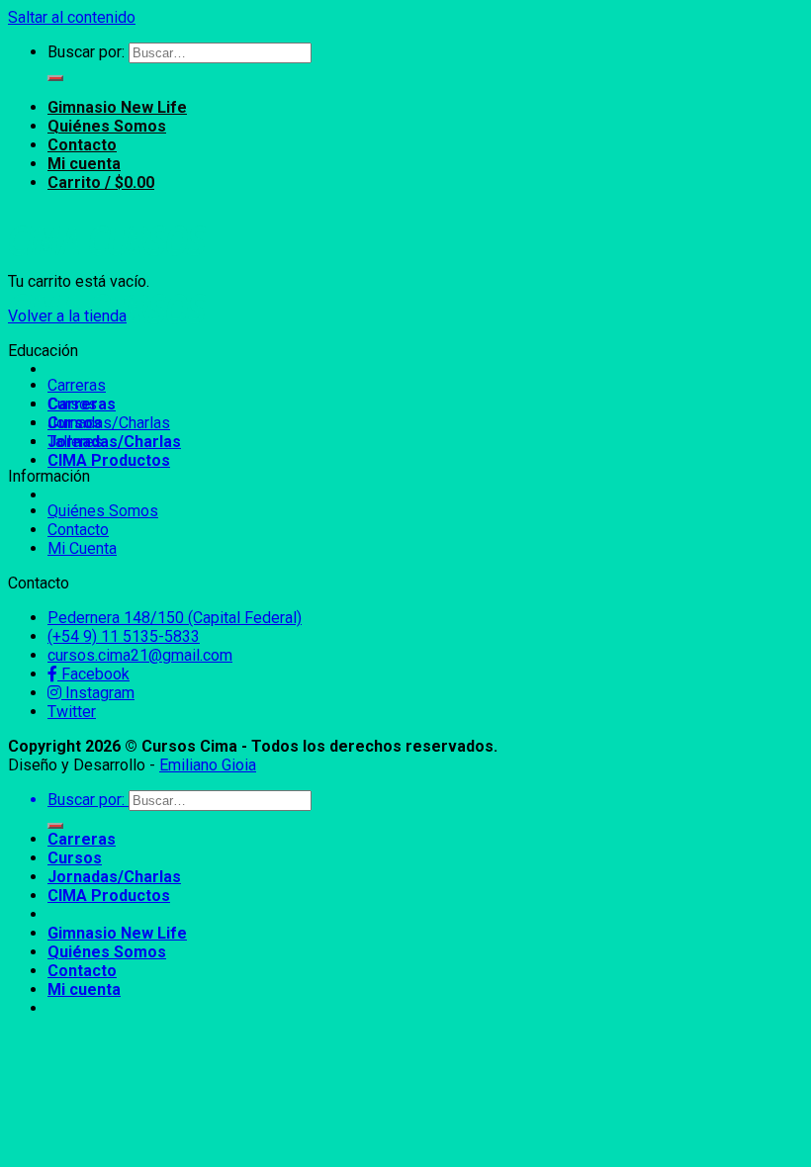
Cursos (72, 404)
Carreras (76, 385)
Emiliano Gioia (207, 765)
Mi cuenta (84, 163)
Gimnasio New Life (117, 107)
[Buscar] (55, 78)
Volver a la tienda (67, 316)
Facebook (93, 674)
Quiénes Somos (106, 126)
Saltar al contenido (71, 17)
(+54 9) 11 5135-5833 (123, 636)
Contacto (82, 144)
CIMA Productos (108, 460)
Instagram (98, 692)
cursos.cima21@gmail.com (139, 655)
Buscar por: (86, 52)
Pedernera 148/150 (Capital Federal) (174, 617)
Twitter (71, 711)
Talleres (75, 441)
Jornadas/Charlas (114, 441)
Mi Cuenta (82, 548)
